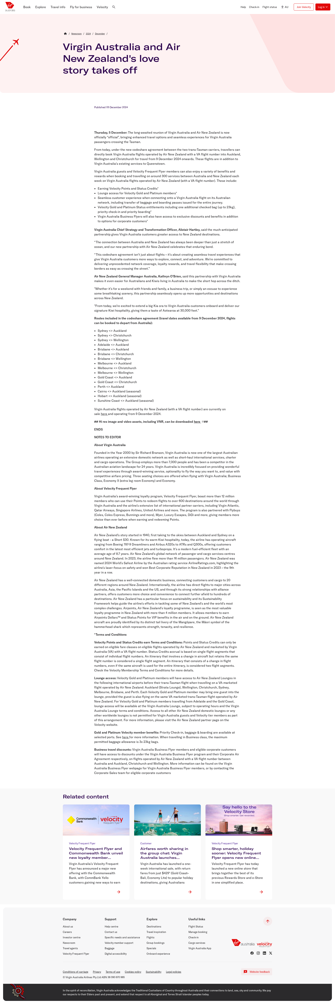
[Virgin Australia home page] (10, 7)
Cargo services (196, 942)
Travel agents (70, 948)
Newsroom (69, 942)
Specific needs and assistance (122, 937)
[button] (27, 7)
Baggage (109, 948)
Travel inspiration (156, 931)
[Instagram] (258, 953)
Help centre (111, 926)
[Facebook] (252, 953)
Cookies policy (133, 971)
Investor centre (71, 937)
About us (68, 926)
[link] (76, 33)
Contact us (111, 931)
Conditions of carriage (75, 971)
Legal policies (173, 971)
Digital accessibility (116, 953)
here (104, 414)
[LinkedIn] (264, 953)
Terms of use (113, 971)
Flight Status (195, 926)
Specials (151, 948)
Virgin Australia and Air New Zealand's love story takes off (121, 58)
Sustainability (153, 971)
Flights (151, 937)
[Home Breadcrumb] (65, 33)
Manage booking (197, 931)
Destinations (154, 926)
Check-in (193, 937)
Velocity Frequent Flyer (76, 953)
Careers (67, 931)
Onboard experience (158, 953)
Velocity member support (119, 942)
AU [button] (286, 7)
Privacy (97, 971)
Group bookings (156, 942)
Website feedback (260, 971)
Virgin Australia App (199, 948)
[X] (270, 953)
